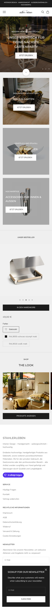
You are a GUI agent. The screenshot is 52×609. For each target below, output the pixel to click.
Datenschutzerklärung (12, 522)
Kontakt (6, 494)
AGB (5, 517)
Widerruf (7, 526)
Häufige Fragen (9, 489)
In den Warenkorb (26, 307)
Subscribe (26, 599)
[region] (26, 44)
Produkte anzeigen (26, 416)
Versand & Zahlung (11, 531)
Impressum (7, 513)
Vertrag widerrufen (11, 499)
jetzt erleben (26, 55)
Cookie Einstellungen (12, 536)
